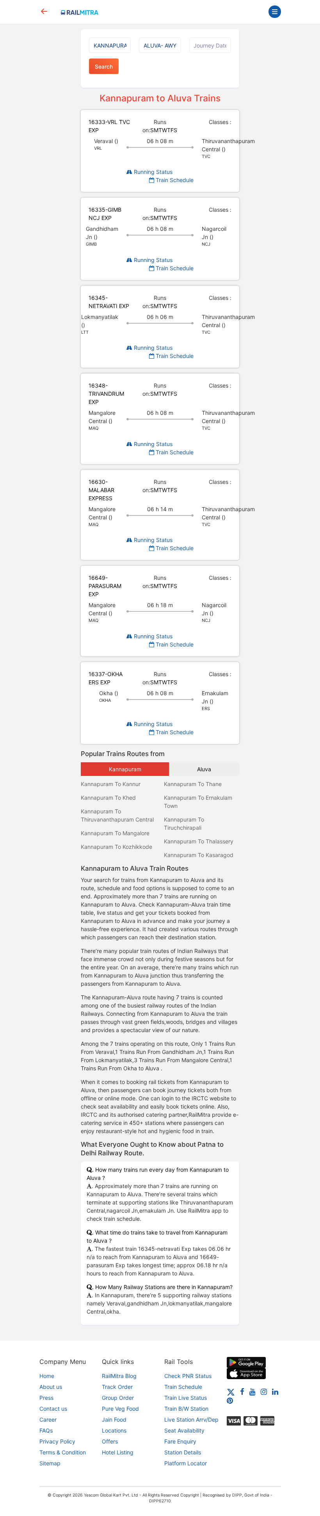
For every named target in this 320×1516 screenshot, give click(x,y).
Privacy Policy (57, 1441)
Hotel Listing (117, 1452)
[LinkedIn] (275, 1391)
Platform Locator (185, 1463)
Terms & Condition (62, 1452)
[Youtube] (252, 1391)
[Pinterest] (230, 1400)
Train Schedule (174, 180)
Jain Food (114, 1419)
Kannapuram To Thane (193, 784)
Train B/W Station (186, 1408)
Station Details (182, 1452)
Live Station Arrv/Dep (191, 1419)
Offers (110, 1441)
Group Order (118, 1397)
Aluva (204, 769)
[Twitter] (231, 1391)
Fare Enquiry (180, 1441)
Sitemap (49, 1463)
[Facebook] (242, 1391)
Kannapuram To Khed (108, 797)
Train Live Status (185, 1397)
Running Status (152, 171)
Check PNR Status (188, 1376)
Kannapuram (125, 769)
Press (46, 1397)
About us (50, 1386)
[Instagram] (264, 1391)
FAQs (46, 1430)
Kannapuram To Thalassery (198, 841)
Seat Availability (184, 1430)
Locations (114, 1430)
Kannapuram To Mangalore (115, 833)
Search (104, 66)
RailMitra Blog (119, 1376)
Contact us (53, 1408)
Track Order (117, 1386)
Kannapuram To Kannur (110, 784)
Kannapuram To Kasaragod (198, 855)
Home (46, 1376)
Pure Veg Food (120, 1408)
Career (48, 1419)
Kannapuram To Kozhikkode (116, 846)
